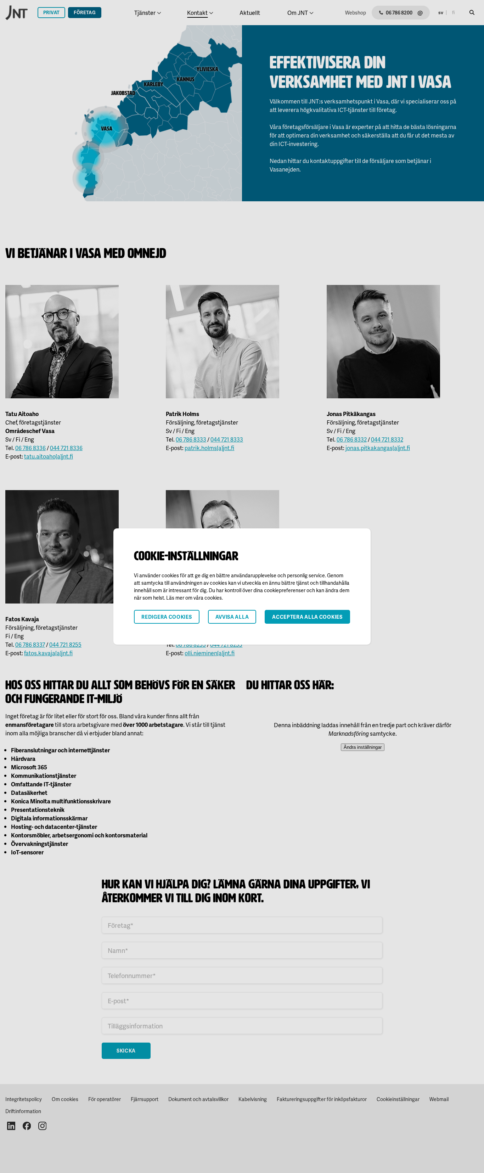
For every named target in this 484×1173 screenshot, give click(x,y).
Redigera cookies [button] (166, 616)
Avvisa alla (232, 616)
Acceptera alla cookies (307, 616)
